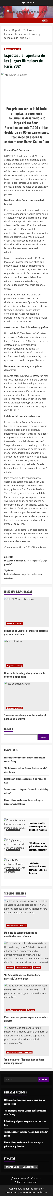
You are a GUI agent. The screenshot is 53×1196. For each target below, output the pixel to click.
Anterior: (25, 560)
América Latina (12, 1166)
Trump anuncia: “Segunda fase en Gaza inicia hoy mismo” (24, 1061)
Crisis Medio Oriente (23, 968)
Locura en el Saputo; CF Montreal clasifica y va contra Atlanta (26, 632)
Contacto (36, 1178)
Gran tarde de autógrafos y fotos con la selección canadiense (24, 674)
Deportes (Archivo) (12, 49)
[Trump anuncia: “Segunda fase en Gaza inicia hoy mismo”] (26, 1041)
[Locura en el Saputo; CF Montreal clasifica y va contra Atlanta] (26, 612)
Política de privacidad (25, 1182)
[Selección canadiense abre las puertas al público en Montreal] (26, 696)
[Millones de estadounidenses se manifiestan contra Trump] (26, 914)
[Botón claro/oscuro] (45, 20)
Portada (23, 925)
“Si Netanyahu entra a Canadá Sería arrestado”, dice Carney (22, 976)
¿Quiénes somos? (20, 1178)
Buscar (8, 729)
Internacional (12, 925)
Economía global (13, 830)
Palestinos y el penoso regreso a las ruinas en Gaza (26, 1019)
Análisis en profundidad (16, 1010)
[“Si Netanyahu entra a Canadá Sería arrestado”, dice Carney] (26, 956)
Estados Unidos (30, 1166)
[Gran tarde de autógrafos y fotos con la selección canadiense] (26, 654)
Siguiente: (23, 574)
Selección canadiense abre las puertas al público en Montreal (25, 717)
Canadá (10, 968)
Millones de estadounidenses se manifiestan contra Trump (20, 934)
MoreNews (25, 1192)
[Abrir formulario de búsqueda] (51, 20)
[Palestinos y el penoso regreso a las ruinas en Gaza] (26, 998)
